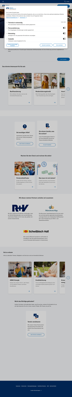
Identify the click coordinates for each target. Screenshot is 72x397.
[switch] (64, 28)
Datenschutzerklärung (11, 17)
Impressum (23, 17)
